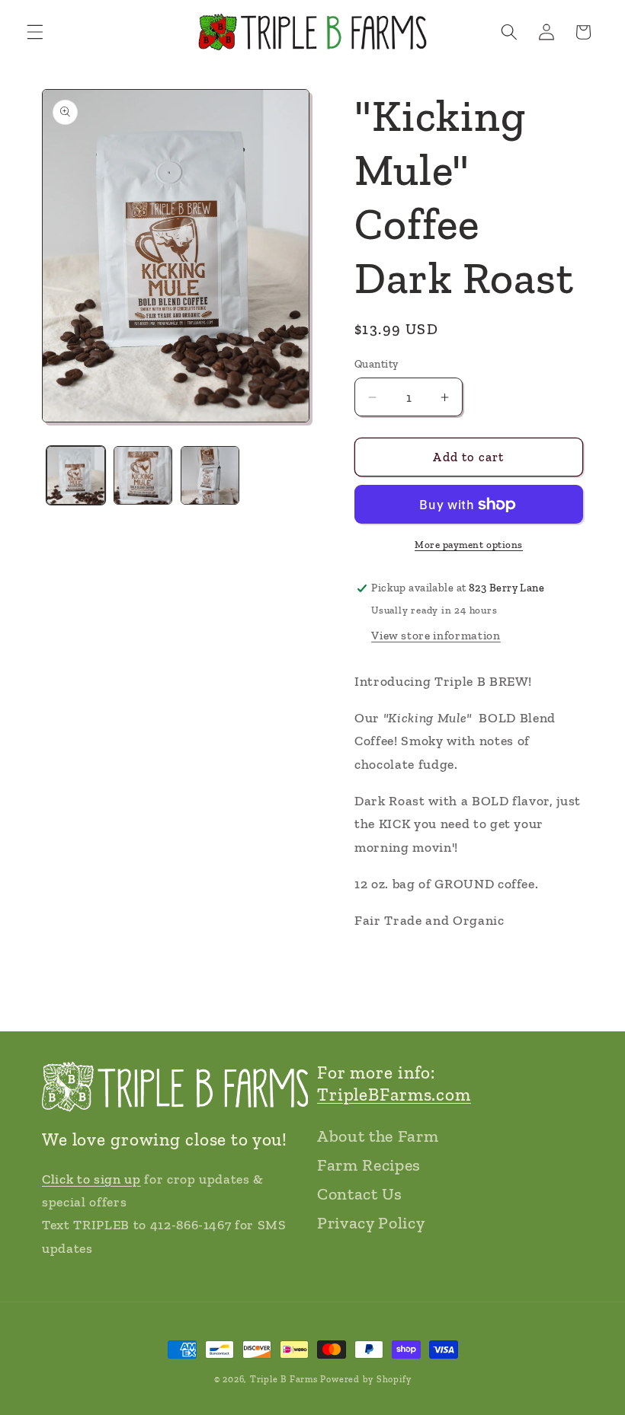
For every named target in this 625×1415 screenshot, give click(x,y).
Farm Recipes (369, 1165)
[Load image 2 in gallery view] (143, 475)
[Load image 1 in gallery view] (75, 475)
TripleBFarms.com (394, 1094)
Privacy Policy (371, 1223)
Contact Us (359, 1194)
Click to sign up (91, 1179)
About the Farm (377, 1136)
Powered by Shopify (365, 1379)
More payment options (469, 544)
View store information (436, 635)
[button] (35, 32)
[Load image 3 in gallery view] (210, 475)
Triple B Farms (284, 1379)
